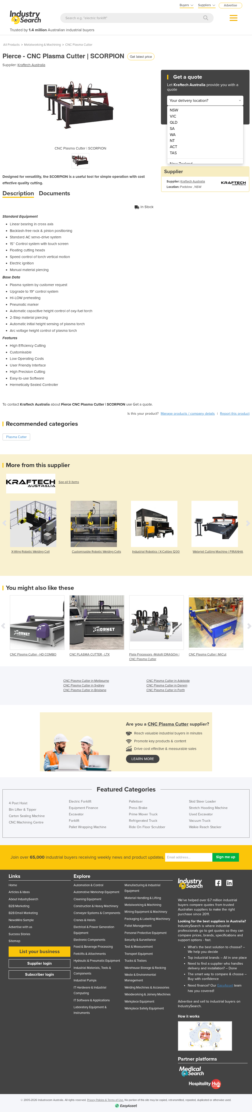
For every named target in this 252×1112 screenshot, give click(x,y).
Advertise (230, 5)
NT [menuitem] (172, 140)
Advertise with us (20, 927)
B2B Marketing (19, 906)
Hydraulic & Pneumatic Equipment (97, 961)
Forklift (74, 821)
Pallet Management (138, 926)
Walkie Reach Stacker (205, 827)
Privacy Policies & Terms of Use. (105, 1100)
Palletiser (136, 801)
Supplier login (39, 963)
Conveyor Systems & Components (97, 913)
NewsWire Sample (21, 920)
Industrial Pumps (85, 980)
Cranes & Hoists (84, 920)
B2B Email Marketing (23, 913)
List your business (39, 952)
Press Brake (138, 808)
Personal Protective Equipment (146, 933)
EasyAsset (225, 985)
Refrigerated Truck (143, 821)
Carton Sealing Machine (27, 816)
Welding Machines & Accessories (147, 988)
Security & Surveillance (140, 940)
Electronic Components (89, 940)
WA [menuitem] (173, 134)
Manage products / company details (188, 413)
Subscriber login (39, 974)
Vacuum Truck (199, 821)
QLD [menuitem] (173, 122)
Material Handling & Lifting (143, 898)
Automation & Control (88, 885)
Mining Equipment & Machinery (146, 912)
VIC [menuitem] (173, 116)
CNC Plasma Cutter (78, 45)
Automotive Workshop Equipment (96, 892)
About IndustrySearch (23, 899)
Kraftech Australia (31, 65)
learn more (142, 759)
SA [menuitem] (172, 128)
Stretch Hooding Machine (208, 808)
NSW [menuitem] (174, 110)
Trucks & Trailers (136, 961)
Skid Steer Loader (202, 801)
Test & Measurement (139, 947)
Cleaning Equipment (87, 899)
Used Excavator (201, 814)
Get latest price (141, 56)
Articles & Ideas (19, 892)
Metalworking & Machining (42, 45)
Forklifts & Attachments (90, 954)
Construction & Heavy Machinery (96, 906)
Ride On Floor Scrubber (147, 827)
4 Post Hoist (18, 803)
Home (13, 885)
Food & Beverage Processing (93, 947)
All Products (11, 45)
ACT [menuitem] (173, 146)
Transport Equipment (139, 954)
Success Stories (19, 934)
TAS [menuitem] (173, 153)
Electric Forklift (80, 801)
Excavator (76, 814)
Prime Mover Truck (143, 814)
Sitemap (14, 941)
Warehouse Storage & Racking (145, 968)
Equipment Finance (83, 808)
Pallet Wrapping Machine (87, 827)
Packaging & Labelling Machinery (147, 919)
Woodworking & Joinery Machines (148, 994)
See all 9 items (69, 482)
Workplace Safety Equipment (144, 1008)
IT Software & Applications (92, 1000)
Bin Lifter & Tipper (22, 809)
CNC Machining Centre (26, 822)
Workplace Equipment (139, 1002)
